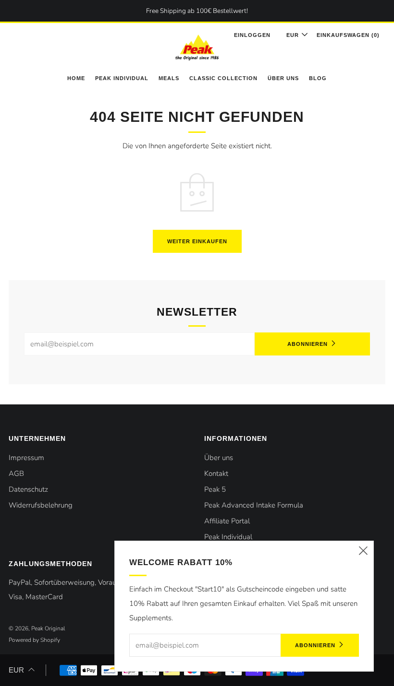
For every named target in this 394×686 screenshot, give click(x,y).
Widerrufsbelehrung (41, 505)
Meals (169, 78)
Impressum (26, 457)
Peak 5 (215, 489)
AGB (16, 473)
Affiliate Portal (227, 521)
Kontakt (216, 473)
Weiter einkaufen (197, 241)
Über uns (283, 78)
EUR (16, 670)
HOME (76, 78)
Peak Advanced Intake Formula (253, 505)
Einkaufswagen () (348, 35)
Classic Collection (223, 78)
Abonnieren (307, 344)
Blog (318, 78)
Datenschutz (28, 489)
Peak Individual (121, 78)
